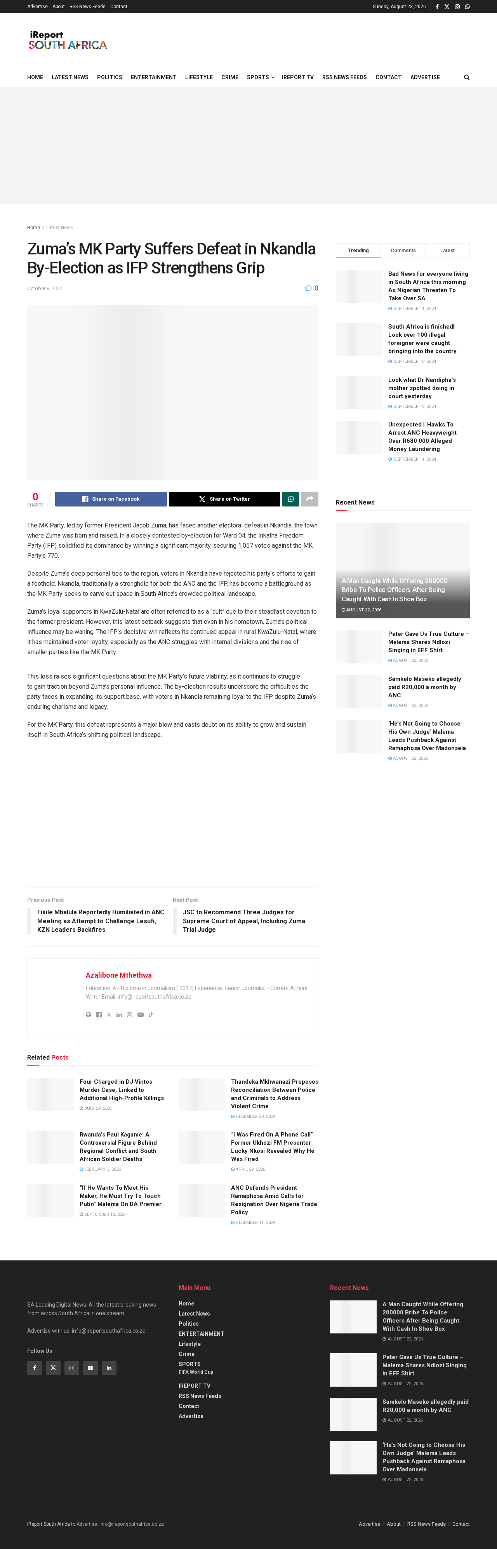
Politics (109, 77)
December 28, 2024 (255, 1116)
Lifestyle (199, 77)
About (58, 6)
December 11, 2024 (255, 1222)
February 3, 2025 (102, 1169)
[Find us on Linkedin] (109, 1368)
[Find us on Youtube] (90, 1368)
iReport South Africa (48, 1524)
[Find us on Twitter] (447, 7)
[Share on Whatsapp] (290, 499)
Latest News (70, 77)
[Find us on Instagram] (457, 7)
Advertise (37, 6)
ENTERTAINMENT (154, 77)
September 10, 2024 (105, 1214)
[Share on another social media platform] (309, 499)
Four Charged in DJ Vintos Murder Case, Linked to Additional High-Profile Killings (122, 1090)
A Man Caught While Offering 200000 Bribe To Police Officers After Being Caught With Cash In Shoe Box (394, 590)
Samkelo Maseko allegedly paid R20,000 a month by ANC (424, 687)
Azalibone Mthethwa (119, 975)
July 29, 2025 (97, 1108)
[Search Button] (467, 77)
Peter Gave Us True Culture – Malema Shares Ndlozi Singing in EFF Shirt (428, 642)
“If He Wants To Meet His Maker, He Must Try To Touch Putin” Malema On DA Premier (121, 1196)
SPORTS (258, 77)
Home (35, 77)
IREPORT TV (298, 77)
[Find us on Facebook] (437, 7)
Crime (229, 77)
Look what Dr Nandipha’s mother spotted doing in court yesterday (422, 388)
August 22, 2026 (363, 610)
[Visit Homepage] (67, 40)
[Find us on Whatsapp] (467, 7)
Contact (118, 6)
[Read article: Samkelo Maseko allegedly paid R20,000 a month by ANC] (359, 691)
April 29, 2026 (250, 1169)
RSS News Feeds (88, 6)
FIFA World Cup (196, 1372)
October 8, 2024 (45, 288)
